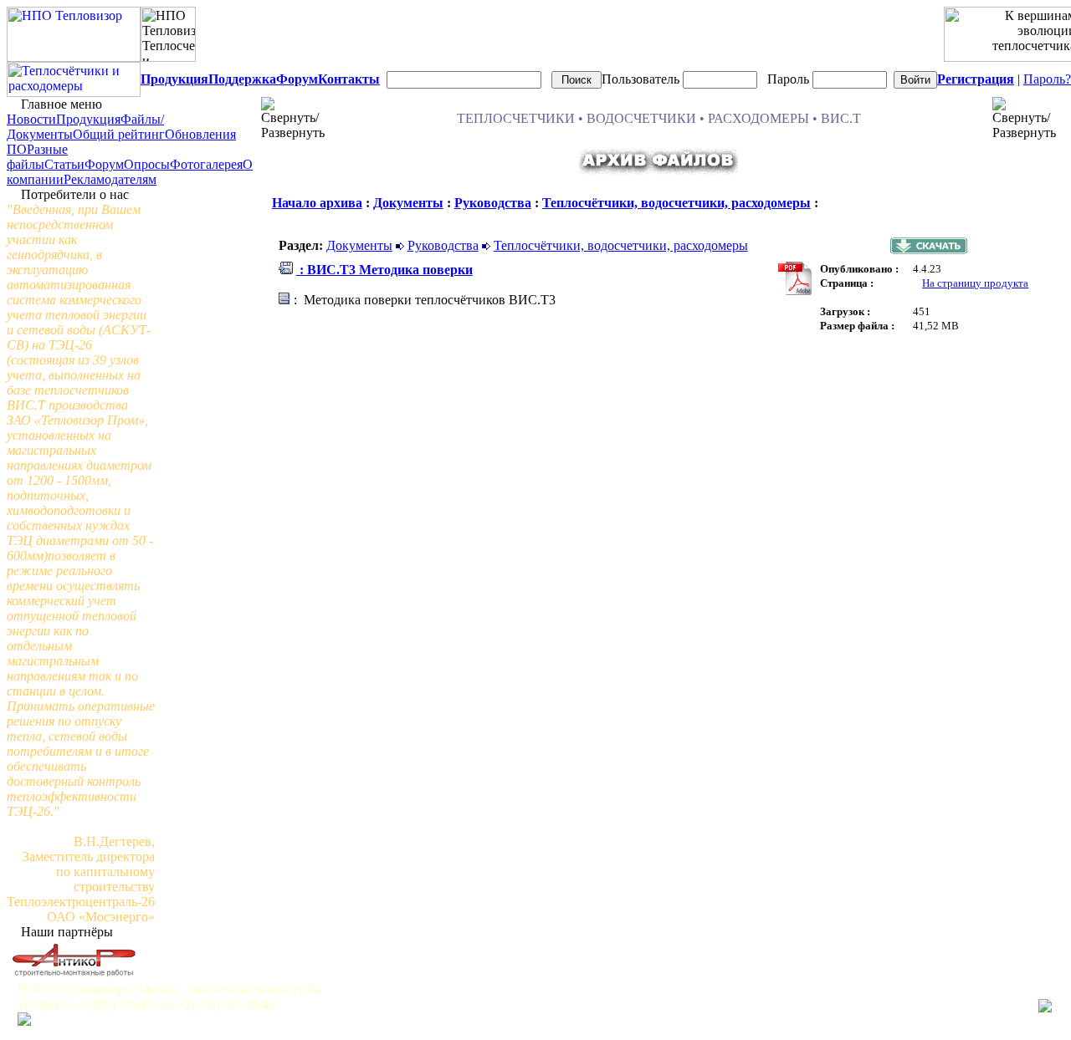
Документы (408, 203)
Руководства (492, 203)
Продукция (88, 119)
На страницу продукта (975, 283)
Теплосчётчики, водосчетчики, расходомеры (676, 203)
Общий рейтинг (119, 134)
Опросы (147, 164)
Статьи (64, 164)
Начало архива (317, 203)
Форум (104, 164)
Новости (31, 119)
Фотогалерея (206, 164)
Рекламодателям (110, 179)
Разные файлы (37, 156)
